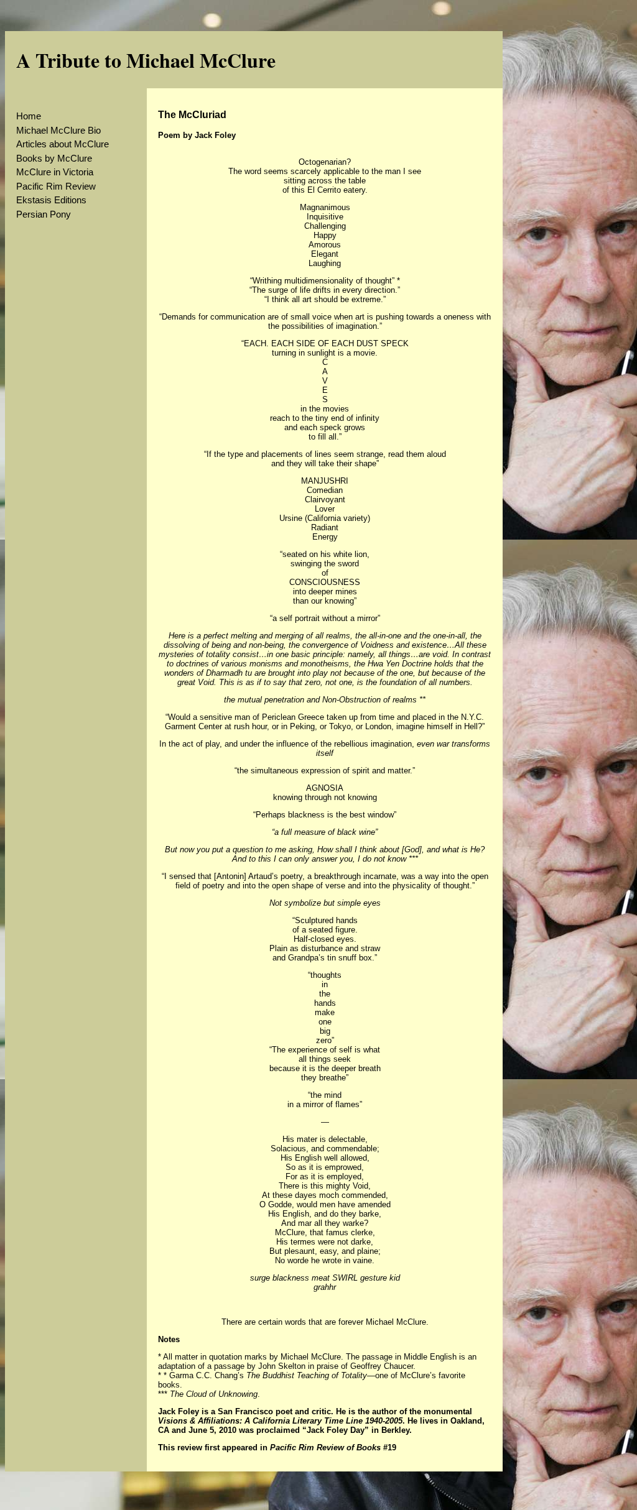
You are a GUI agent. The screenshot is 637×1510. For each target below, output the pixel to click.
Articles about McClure (62, 144)
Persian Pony (43, 214)
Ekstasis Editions (51, 200)
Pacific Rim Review (56, 186)
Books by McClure (54, 158)
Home (28, 116)
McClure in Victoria (54, 172)
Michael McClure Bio (58, 130)
